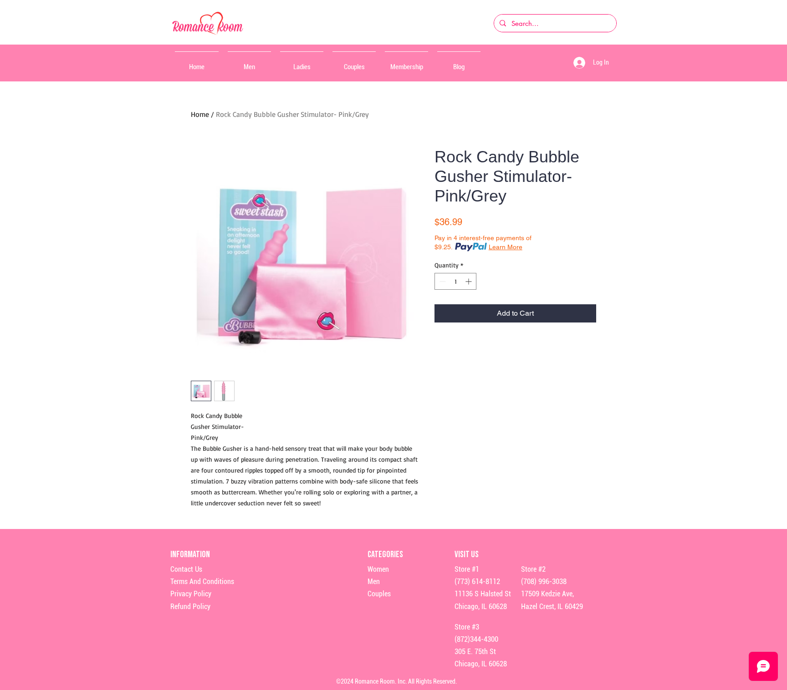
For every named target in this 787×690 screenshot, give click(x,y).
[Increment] (469, 281)
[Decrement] (441, 281)
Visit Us (467, 554)
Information (190, 554)
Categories (385, 554)
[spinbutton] (455, 281)
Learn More (505, 247)
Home (200, 114)
